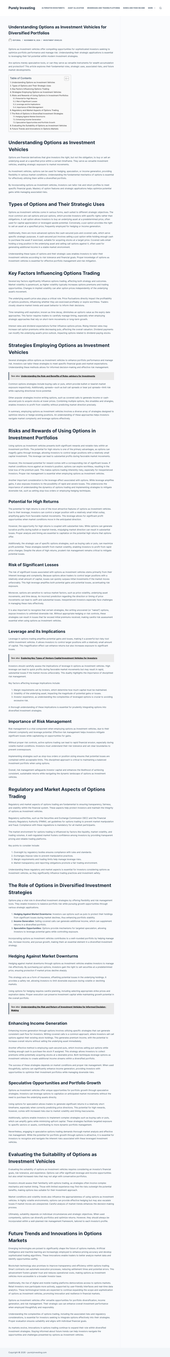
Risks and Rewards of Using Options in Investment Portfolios (40, 95)
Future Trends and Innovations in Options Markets (35, 129)
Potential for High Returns (26, 98)
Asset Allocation (76, 8)
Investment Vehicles (52, 40)
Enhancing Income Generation (28, 119)
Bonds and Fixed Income (134, 8)
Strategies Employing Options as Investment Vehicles (36, 92)
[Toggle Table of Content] (65, 78)
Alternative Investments (53, 8)
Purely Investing (21, 8)
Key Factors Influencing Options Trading (30, 89)
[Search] (161, 8)
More (150, 8)
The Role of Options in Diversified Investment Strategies (37, 113)
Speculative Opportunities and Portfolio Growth (35, 122)
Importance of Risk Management (30, 107)
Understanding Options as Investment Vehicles (33, 82)
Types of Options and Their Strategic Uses (31, 86)
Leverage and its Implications (28, 104)
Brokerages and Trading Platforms (103, 8)
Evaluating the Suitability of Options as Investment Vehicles (39, 125)
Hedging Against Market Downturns (30, 116)
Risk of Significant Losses (26, 101)
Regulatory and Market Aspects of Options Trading (35, 110)
